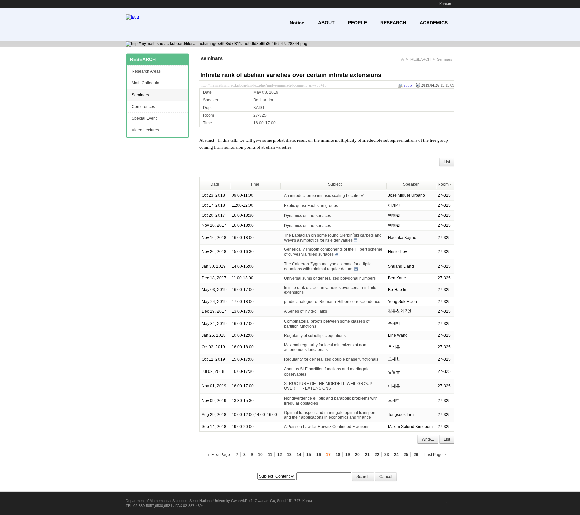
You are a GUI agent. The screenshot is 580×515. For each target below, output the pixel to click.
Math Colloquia (145, 83)
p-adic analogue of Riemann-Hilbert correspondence (332, 301)
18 (338, 454)
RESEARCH (393, 22)
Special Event (144, 118)
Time (254, 184)
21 (367, 454)
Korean (445, 4)
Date (214, 184)
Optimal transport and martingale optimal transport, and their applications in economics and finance (330, 415)
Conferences (143, 106)
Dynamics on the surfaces (307, 215)
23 (386, 454)
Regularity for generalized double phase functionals (331, 359)
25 (406, 454)
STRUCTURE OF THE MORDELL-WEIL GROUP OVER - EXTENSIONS (328, 386)
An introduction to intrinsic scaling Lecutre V (324, 195)
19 (347, 454)
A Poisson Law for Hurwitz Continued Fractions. (327, 426)
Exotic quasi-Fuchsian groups (311, 205)
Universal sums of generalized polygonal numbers (330, 278)
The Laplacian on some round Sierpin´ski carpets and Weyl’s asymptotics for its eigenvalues (333, 238)
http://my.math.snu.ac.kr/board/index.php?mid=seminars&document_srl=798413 (264, 85)
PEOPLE (357, 22)
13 (289, 454)
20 (357, 454)
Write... (428, 439)
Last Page (433, 454)
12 (279, 454)
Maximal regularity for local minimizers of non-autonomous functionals (326, 347)
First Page (220, 454)
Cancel (385, 476)
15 (308, 454)
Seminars (444, 59)
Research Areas (146, 71)
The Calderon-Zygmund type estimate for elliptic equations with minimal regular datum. (327, 266)
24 (396, 454)
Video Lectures (145, 130)
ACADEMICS (434, 22)
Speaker (411, 184)
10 (260, 454)
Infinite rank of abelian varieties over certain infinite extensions (290, 75)
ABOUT (326, 22)
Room (443, 184)
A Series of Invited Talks (305, 311)
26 (416, 454)
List (447, 162)
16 (318, 454)
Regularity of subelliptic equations (315, 335)
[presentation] (299, 388)
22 (377, 454)
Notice (297, 22)
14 (299, 454)
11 (270, 454)
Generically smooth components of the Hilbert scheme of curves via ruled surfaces (333, 252)
